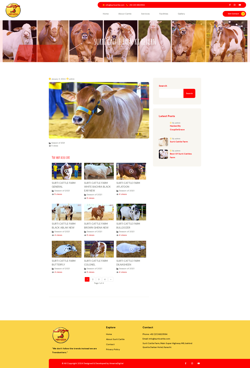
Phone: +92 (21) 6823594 (155, 334)
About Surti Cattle (115, 339)
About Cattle (124, 13)
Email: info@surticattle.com (156, 338)
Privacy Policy (113, 349)
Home (106, 13)
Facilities (163, 13)
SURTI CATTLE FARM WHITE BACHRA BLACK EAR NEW (97, 186)
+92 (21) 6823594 (137, 5)
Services (145, 13)
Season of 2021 (58, 143)
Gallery (181, 13)
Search (163, 85)
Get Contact (233, 14)
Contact (110, 344)
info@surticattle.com (115, 5)
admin (71, 79)
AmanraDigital (116, 363)
